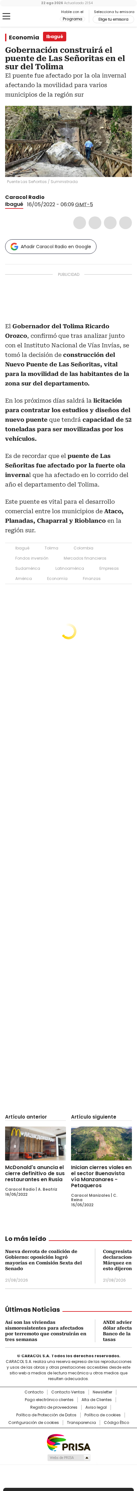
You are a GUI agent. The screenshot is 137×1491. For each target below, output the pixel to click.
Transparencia (81, 1422)
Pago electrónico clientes (49, 1399)
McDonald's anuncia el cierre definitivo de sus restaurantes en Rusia (35, 1173)
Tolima (51, 548)
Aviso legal (96, 1407)
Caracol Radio (31, 16)
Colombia (83, 548)
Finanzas (92, 578)
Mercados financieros (85, 558)
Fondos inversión (31, 558)
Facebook (79, 222)
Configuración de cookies (33, 1422)
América (23, 578)
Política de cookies (102, 1415)
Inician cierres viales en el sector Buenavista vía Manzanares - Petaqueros (101, 1176)
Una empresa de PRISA (68, 1442)
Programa (72, 19)
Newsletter (102, 1392)
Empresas (109, 568)
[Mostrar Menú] (6, 16)
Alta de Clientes (97, 1399)
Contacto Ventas (68, 1392)
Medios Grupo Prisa (68, 1457)
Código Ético (116, 1422)
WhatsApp (125, 222)
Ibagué (14, 204)
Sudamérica (27, 568)
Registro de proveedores (53, 1407)
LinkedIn (110, 222)
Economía (24, 37)
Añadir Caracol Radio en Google (56, 246)
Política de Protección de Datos (46, 1415)
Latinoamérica (69, 568)
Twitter (95, 222)
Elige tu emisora (113, 19)
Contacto (34, 1392)
